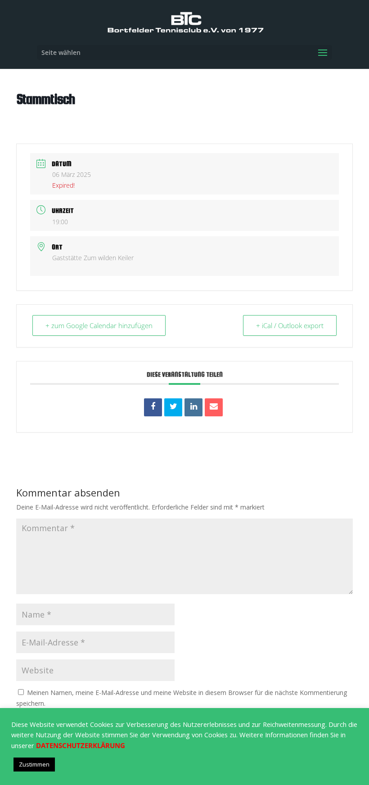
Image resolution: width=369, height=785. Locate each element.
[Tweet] (173, 407)
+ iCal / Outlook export (290, 325)
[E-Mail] (214, 407)
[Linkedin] (193, 407)
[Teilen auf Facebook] (153, 407)
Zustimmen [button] (34, 764)
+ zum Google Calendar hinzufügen (99, 325)
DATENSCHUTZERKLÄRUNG (80, 745)
